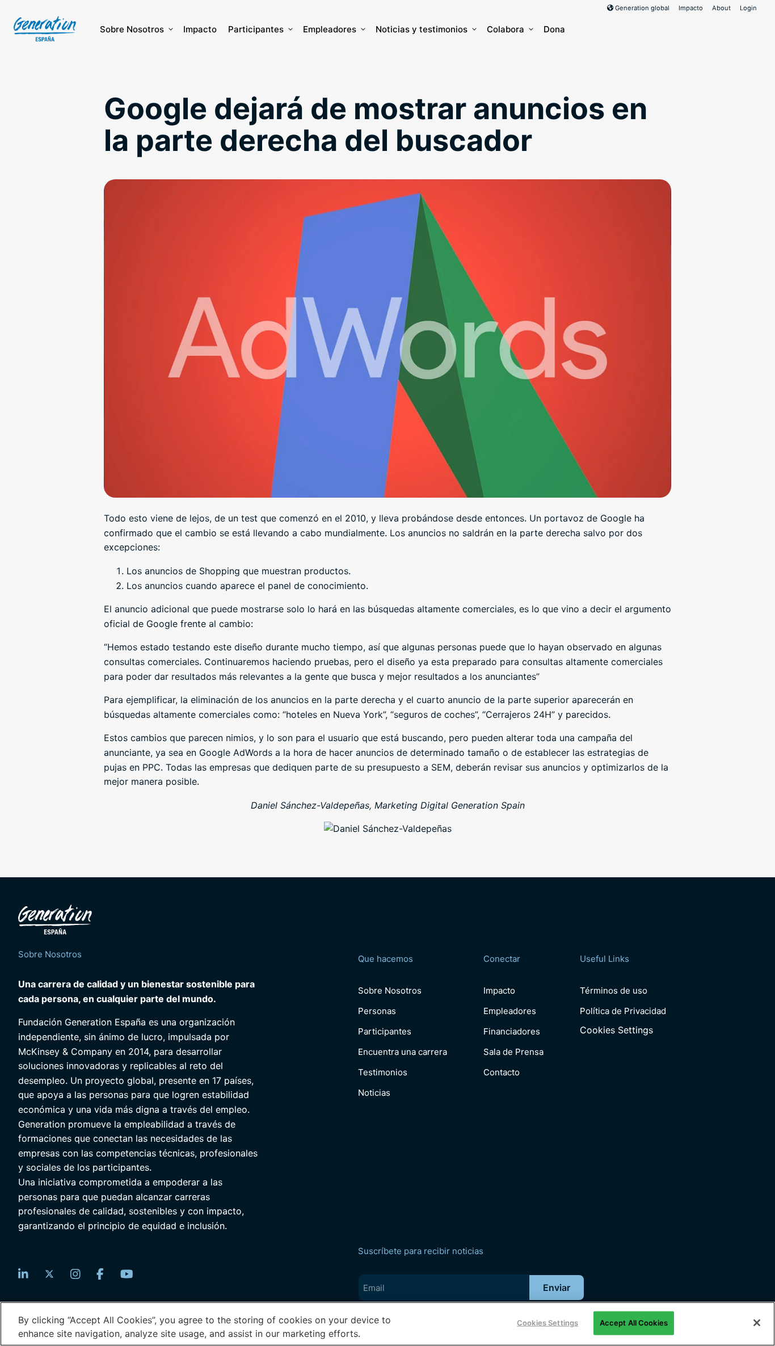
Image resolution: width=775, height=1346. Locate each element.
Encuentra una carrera (402, 1051)
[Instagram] (75, 1274)
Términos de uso (613, 990)
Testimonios (382, 1072)
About (721, 8)
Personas (377, 1011)
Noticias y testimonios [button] (421, 29)
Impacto (691, 8)
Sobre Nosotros (132, 29)
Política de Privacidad (623, 1011)
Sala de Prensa (513, 1051)
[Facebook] (100, 1274)
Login (748, 8)
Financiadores (511, 1031)
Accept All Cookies (634, 1322)
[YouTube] (126, 1274)
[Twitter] (49, 1274)
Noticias (374, 1092)
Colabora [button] (505, 29)
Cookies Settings (616, 1030)
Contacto (501, 1072)
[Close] (756, 1322)
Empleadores (329, 29)
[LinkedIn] (23, 1274)
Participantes (256, 29)
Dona (554, 29)
